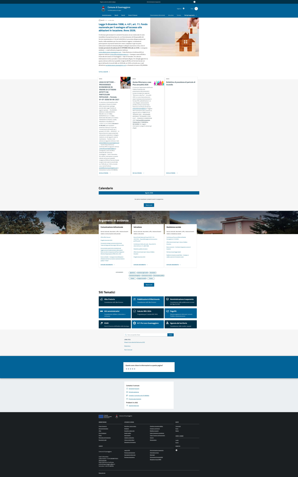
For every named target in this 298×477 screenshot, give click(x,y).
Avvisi (177, 429)
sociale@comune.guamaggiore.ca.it (116, 65)
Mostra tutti (149, 205)
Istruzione (171, 15)
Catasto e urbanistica (129, 438)
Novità (116, 15)
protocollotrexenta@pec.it (139, 109)
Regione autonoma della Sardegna (108, 2)
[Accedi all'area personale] (195, 2)
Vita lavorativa (153, 440)
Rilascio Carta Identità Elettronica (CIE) (134, 342)
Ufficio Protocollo (102, 460)
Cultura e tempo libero (129, 440)
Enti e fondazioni (102, 433)
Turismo (179, 15)
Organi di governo (103, 426)
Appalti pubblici (127, 433)
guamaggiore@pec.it (110, 149)
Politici (100, 435)
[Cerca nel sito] (196, 8)
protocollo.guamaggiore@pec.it (119, 54)
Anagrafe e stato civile (129, 431)
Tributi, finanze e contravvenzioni (157, 435)
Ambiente (126, 429)
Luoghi (177, 440)
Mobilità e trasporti (154, 431)
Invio (170, 335)
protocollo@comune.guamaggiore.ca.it (110, 52)
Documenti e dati (102, 440)
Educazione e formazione (130, 442)
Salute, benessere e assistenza (157, 433)
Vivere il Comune (132, 15)
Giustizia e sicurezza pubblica (156, 426)
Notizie (177, 431)
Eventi (177, 442)
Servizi (123, 15)
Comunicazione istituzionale (157, 15)
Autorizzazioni (127, 435)
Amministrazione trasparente (153, 2)
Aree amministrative (103, 429)
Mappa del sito (102, 473)
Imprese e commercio (155, 429)
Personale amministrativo (105, 438)
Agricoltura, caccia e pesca (130, 426)
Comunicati (178, 426)
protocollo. (102, 149)
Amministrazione (106, 15)
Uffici (100, 431)
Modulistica (127, 346)
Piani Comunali (128, 350)
